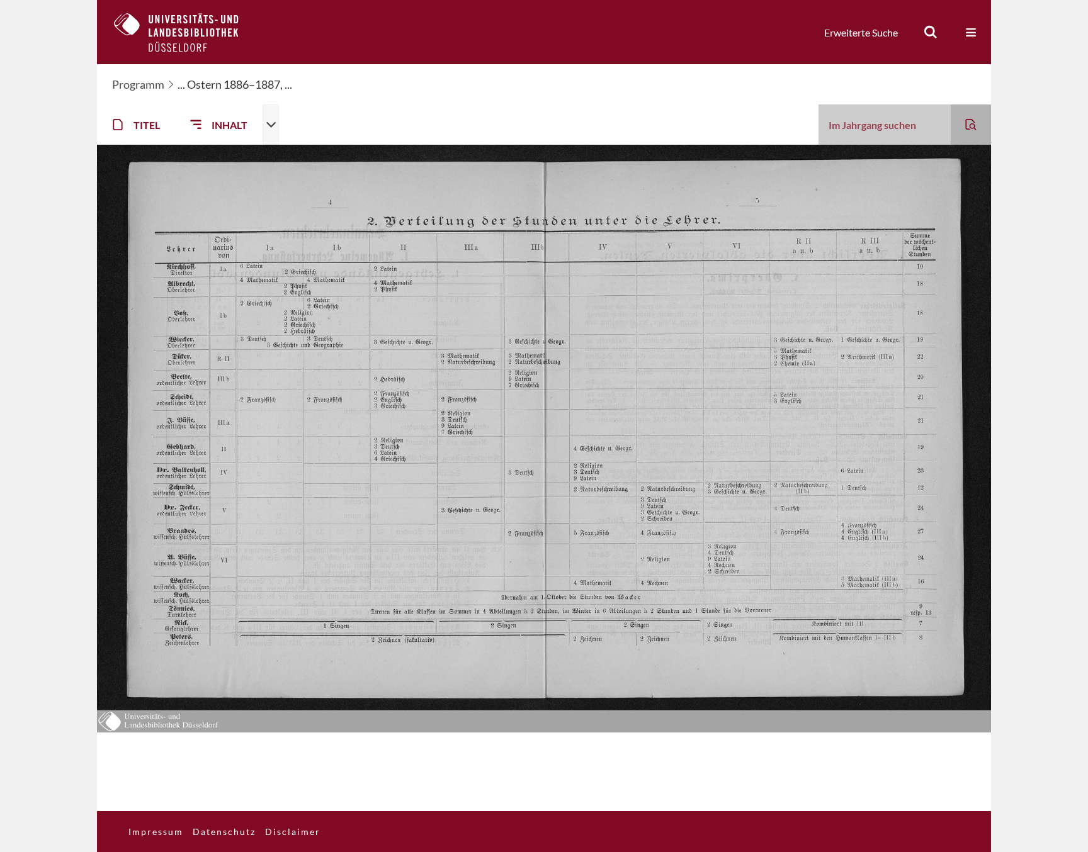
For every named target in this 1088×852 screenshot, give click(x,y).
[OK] (930, 32)
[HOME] (186, 32)
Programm (138, 84)
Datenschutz (224, 831)
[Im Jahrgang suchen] (971, 124)
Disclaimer (292, 831)
